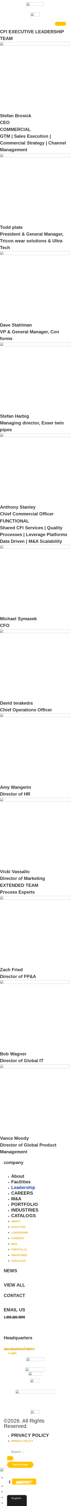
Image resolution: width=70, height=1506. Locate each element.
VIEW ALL (14, 1284)
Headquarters (18, 1337)
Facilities (21, 1181)
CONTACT (14, 1295)
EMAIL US (14, 1309)
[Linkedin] (8, 1326)
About (17, 1176)
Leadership (23, 1187)
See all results (20, 1464)
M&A (16, 1198)
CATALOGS (23, 1215)
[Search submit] (10, 1458)
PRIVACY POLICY (30, 1435)
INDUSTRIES (24, 1210)
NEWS (10, 1270)
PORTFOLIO (24, 1204)
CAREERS (22, 1193)
